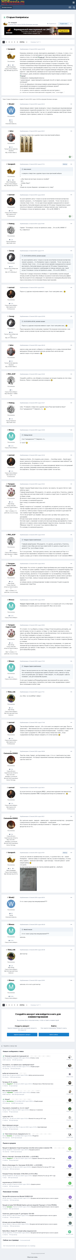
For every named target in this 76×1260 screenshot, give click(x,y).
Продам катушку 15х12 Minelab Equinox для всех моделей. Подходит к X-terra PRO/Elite (30, 1205)
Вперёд (22, 42)
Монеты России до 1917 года (37, 1118)
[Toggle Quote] (22, 169)
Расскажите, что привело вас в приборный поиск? (18, 1064)
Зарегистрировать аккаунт (22, 1034)
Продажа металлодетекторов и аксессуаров (44, 1198)
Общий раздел (34, 1066)
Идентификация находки (10, 1125)
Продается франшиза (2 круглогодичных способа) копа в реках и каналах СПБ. (28, 1148)
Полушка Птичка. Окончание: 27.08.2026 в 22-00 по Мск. (20, 1174)
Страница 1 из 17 (35, 42)
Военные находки (32, 24)
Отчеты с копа (34, 1058)
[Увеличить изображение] (41, 57)
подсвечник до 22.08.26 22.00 (12, 1182)
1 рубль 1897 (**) (8, 1116)
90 (48, 1056)
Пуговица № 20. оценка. (10, 1082)
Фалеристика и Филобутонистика (43, 1084)
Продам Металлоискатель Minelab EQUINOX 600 (18, 1196)
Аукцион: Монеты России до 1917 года (43, 1158)
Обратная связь (32, 1257)
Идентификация (42, 1127)
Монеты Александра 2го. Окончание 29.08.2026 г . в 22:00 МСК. (23, 1165)
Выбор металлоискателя (36, 1075)
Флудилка (35, 1135)
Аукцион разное (36, 1184)
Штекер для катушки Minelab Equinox (14, 1222)
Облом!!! (7, 1099)
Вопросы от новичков (36, 1110)
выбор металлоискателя (10, 1073)
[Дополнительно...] (71, 49)
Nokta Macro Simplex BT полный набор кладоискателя (19, 1231)
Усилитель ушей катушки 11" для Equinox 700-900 (18, 1213)
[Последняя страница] (26, 42)
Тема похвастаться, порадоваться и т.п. (18, 1134)
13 (29, 1099)
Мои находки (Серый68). (10, 1090)
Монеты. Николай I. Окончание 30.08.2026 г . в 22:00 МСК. (21, 1156)
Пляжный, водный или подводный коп (17, 1056)
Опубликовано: (32, 49)
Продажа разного (34, 1149)
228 (37, 1090)
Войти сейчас (54, 1034)
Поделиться (52, 23)
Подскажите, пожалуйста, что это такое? (16, 1108)
